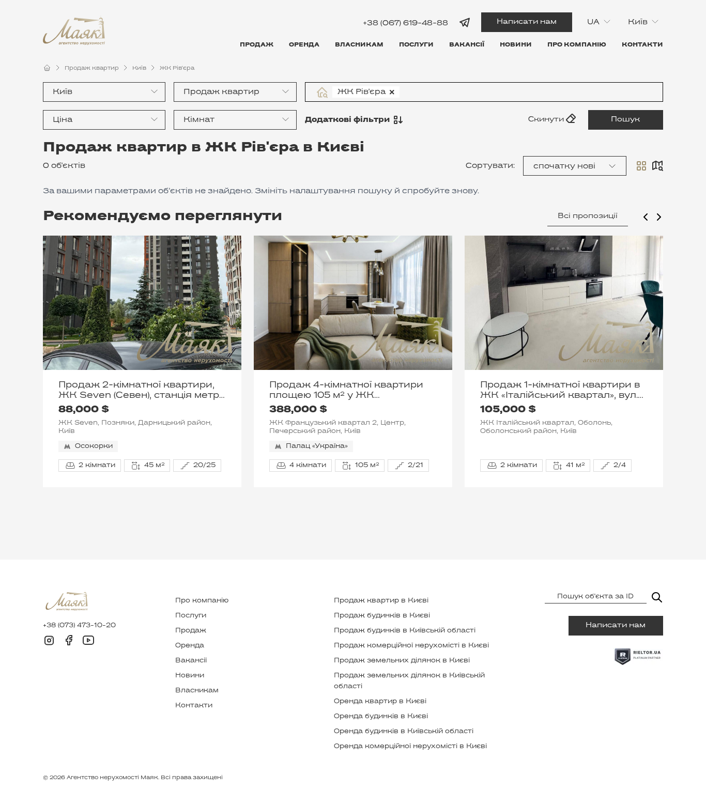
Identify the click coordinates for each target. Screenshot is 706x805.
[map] (657, 166)
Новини (516, 45)
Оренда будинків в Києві (381, 717)
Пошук (625, 119)
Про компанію (576, 45)
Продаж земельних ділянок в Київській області (409, 681)
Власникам (359, 45)
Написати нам (527, 22)
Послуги (416, 45)
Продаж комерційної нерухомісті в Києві (411, 646)
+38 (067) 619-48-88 (405, 23)
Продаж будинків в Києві (382, 616)
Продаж (256, 45)
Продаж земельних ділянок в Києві (402, 661)
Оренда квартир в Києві (380, 702)
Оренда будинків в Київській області (403, 732)
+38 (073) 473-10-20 (79, 626)
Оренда (304, 45)
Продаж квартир (92, 68)
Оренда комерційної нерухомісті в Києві (410, 747)
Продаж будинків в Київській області (404, 631)
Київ (139, 68)
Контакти (642, 45)
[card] (641, 166)
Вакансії (466, 45)
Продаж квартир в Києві (381, 601)
